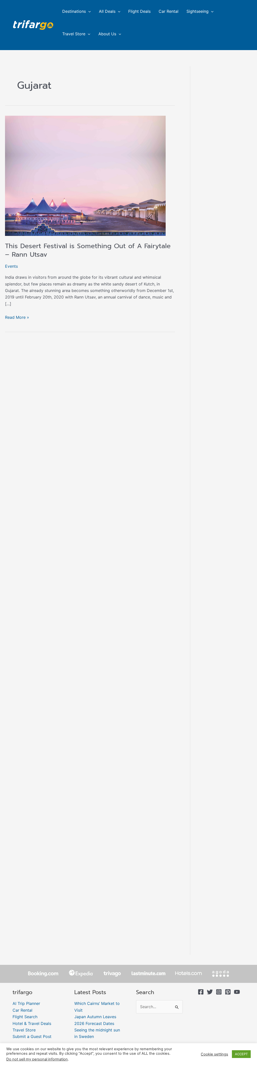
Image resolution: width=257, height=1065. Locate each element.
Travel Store (73, 33)
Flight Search (25, 1016)
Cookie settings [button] (214, 1054)
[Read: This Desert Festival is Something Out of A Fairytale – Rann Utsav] (85, 175)
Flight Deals (139, 11)
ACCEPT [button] (241, 1054)
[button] (88, 11)
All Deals (107, 11)
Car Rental (168, 11)
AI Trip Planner (26, 1003)
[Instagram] (219, 992)
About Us (107, 33)
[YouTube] (237, 992)
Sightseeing (197, 11)
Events (11, 266)
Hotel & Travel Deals (32, 1023)
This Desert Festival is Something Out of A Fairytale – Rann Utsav (88, 250)
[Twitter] (210, 992)
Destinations (74, 11)
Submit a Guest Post (32, 1036)
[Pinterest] (228, 992)
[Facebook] (201, 992)
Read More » (17, 317)
